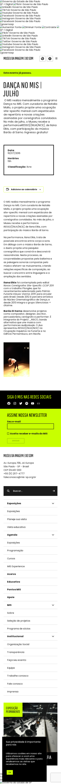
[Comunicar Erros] (58, 27)
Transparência (15, 652)
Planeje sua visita (17, 519)
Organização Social (18, 644)
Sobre (10, 612)
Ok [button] (9, 772)
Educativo (13, 581)
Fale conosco (15, 683)
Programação (15, 550)
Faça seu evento (16, 660)
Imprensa (12, 691)
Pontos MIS (14, 589)
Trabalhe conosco (17, 675)
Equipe (11, 667)
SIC (2, 779)
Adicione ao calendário (24, 189)
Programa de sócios (18, 628)
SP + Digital (6, 4)
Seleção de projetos (18, 620)
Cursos (11, 558)
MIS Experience (16, 566)
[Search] (54, 491)
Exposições (13, 511)
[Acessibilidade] (50, 59)
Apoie (10, 597)
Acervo (11, 574)
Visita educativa (16, 527)
